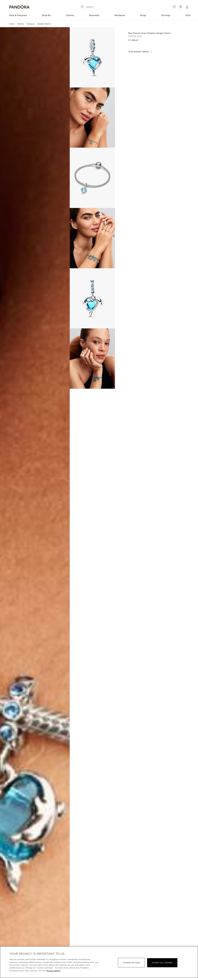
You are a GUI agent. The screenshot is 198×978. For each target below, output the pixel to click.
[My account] (187, 7)
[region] (99, 962)
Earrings (165, 15)
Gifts (187, 15)
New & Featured (18, 15)
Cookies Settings (131, 963)
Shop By (46, 15)
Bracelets (94, 15)
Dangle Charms (44, 24)
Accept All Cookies (162, 963)
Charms (70, 15)
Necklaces (119, 15)
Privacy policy (53, 971)
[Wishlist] (174, 7)
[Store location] (180, 7)
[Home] (19, 7)
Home (11, 24)
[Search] (82, 6)
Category (31, 24)
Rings (143, 15)
